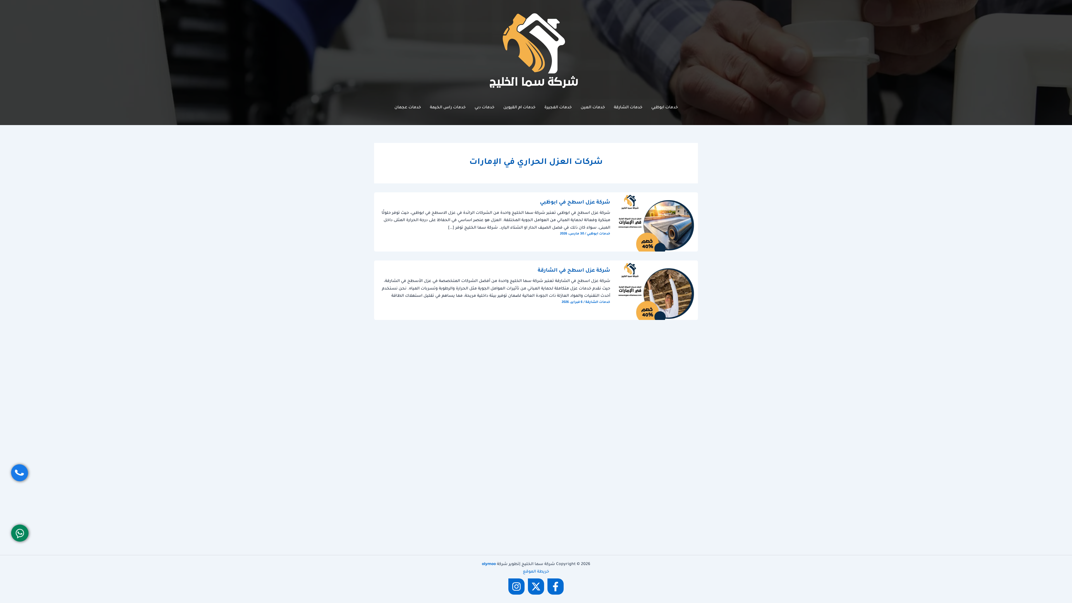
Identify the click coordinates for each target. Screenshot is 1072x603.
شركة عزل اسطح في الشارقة (574, 271)
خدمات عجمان (407, 108)
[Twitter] (536, 586)
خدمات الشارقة (628, 108)
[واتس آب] (20, 533)
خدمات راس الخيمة (448, 108)
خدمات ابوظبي (664, 108)
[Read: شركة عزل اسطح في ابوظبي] (657, 222)
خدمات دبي (484, 108)
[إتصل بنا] (19, 472)
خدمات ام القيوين (519, 108)
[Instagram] (516, 586)
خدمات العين (593, 108)
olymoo (489, 564)
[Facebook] (555, 586)
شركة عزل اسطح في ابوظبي (575, 202)
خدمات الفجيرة (558, 108)
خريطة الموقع (536, 572)
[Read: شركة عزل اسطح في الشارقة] (657, 290)
